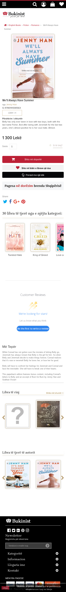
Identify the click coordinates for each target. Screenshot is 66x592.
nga (4, 104)
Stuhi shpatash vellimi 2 (48, 432)
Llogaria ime (16, 565)
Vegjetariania (18, 431)
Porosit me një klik (35, 175)
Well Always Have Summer (48, 492)
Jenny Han (11, 104)
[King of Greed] (40, 237)
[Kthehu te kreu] (5, 25)
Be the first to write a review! (33, 328)
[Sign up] (47, 546)
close (5, 588)
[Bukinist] (13, 14)
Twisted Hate (15, 255)
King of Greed (40, 255)
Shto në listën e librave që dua (36, 168)
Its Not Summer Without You (18, 492)
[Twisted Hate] (15, 237)
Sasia (5, 146)
